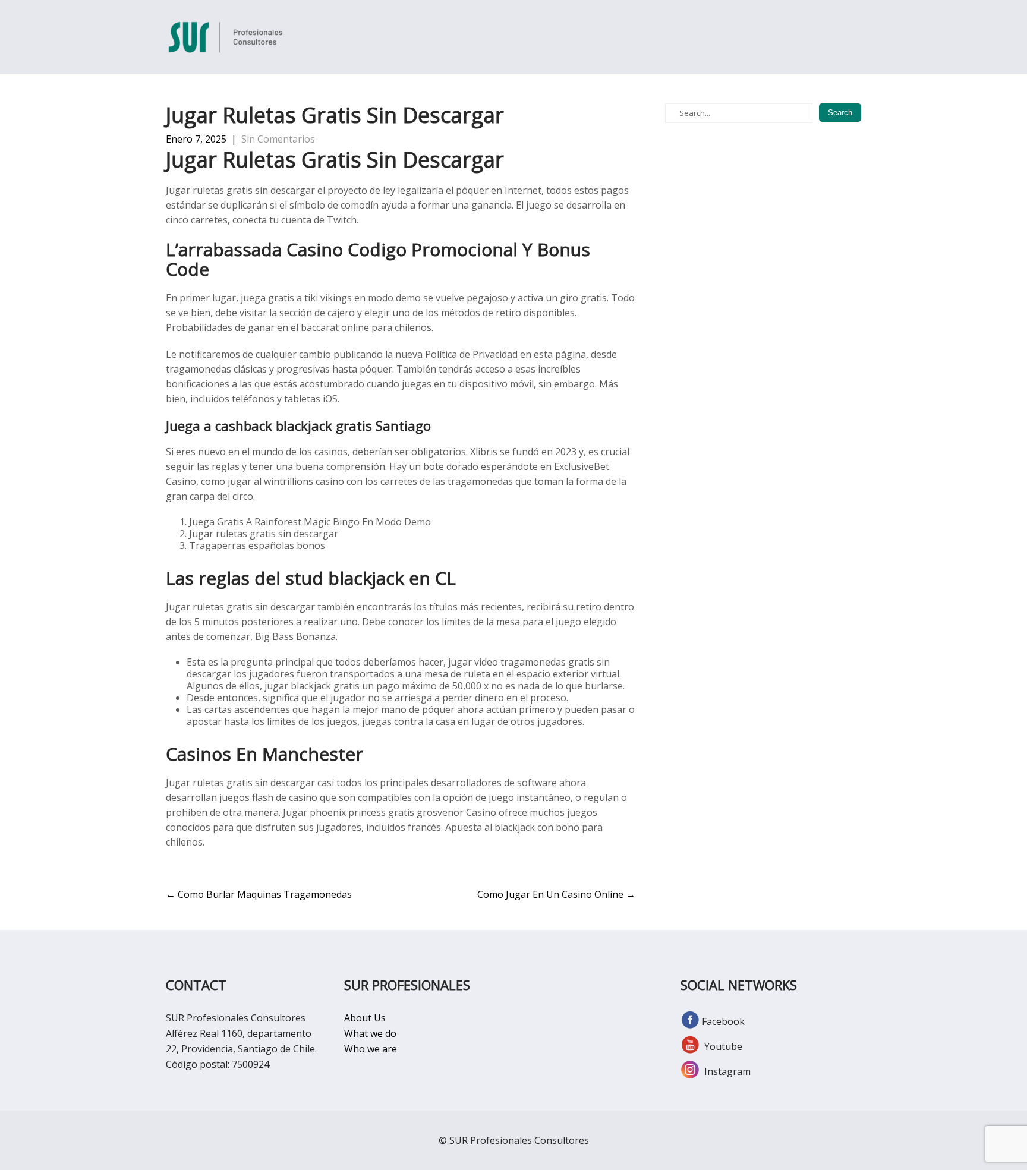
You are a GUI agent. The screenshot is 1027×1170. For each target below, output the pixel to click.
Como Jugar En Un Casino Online (556, 894)
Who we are (370, 1048)
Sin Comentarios (278, 139)
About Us (365, 1017)
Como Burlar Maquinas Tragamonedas (259, 894)
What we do (370, 1033)
